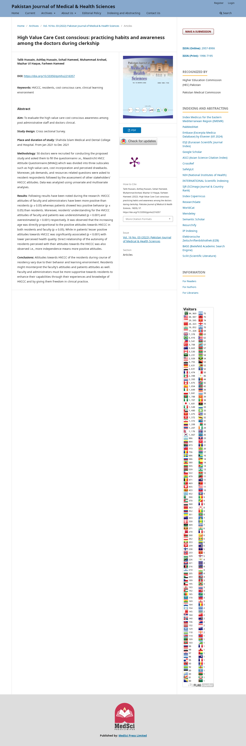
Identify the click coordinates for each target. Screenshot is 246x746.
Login (231, 3)
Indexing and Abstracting (123, 13)
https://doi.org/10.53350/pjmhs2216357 (49, 76)
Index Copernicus (194, 196)
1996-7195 (198, 56)
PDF (133, 130)
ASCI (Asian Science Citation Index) (205, 157)
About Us (68, 13)
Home (15, 13)
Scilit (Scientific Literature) (199, 256)
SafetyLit (188, 169)
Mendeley (189, 213)
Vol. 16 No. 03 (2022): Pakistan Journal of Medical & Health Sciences (81, 26)
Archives (47, 13)
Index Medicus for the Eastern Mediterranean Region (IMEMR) (203, 119)
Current (30, 13)
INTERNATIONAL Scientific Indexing (206, 181)
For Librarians (190, 292)
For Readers (189, 281)
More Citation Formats (139, 219)
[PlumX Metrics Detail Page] (134, 161)
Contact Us (153, 13)
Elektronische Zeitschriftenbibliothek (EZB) (201, 238)
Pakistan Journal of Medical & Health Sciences (63, 6)
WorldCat (188, 208)
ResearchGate (191, 202)
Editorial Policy (91, 13)
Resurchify (190, 225)
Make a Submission (198, 31)
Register (219, 3)
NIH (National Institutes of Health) (204, 175)
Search (227, 13)
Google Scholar (192, 152)
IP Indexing (190, 231)
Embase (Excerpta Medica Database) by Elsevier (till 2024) (203, 134)
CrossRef (188, 163)
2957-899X (199, 48)
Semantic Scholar (194, 219)
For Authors (189, 287)
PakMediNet (190, 127)
